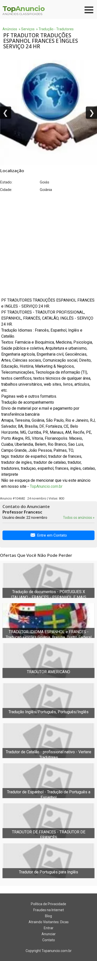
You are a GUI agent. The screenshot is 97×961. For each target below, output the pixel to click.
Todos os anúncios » (79, 518)
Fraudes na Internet (48, 910)
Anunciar (49, 934)
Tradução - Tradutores (56, 29)
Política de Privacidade (48, 904)
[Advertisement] (48, 245)
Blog (48, 916)
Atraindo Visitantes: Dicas (49, 922)
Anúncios (9, 29)
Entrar (48, 928)
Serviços (28, 29)
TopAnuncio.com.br (46, 486)
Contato (48, 940)
